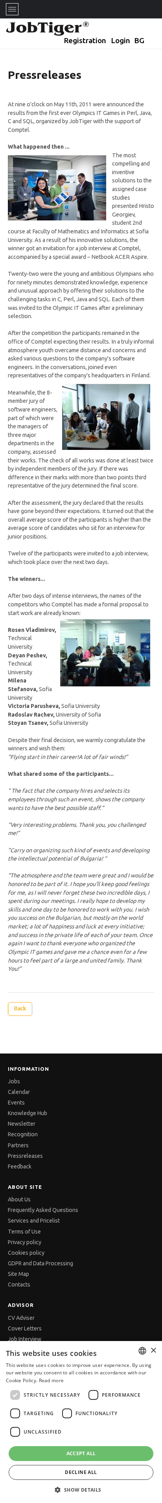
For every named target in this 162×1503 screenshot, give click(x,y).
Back (20, 1008)
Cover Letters (25, 1328)
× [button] (153, 1351)
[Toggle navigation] (12, 9)
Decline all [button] (81, 1472)
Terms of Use (24, 1231)
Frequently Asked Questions (43, 1210)
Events (16, 1102)
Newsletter (21, 1124)
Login (120, 40)
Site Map (18, 1274)
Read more (51, 1380)
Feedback (19, 1166)
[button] (81, 1489)
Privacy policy (24, 1242)
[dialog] (81, 1422)
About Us (19, 1199)
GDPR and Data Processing (40, 1263)
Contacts (19, 1284)
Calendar (19, 1092)
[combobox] (142, 1351)
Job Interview (24, 1339)
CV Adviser (21, 1318)
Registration (85, 40)
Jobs (14, 1081)
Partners (18, 1145)
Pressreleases (25, 1156)
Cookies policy (26, 1253)
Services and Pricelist (34, 1220)
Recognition (23, 1134)
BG (139, 40)
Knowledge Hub (27, 1113)
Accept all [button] (81, 1453)
